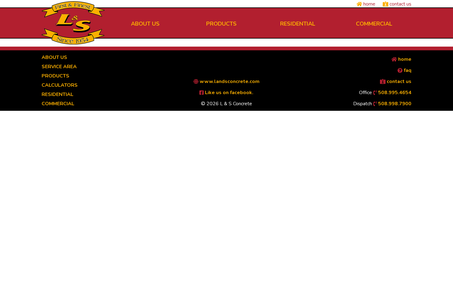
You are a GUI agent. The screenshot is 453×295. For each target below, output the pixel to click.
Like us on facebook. (228, 92)
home (368, 4)
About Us (54, 57)
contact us (399, 4)
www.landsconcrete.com (228, 81)
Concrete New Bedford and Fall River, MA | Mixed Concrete (73, 22)
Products (55, 76)
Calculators (60, 85)
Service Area (59, 66)
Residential (57, 94)
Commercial (58, 103)
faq (406, 70)
